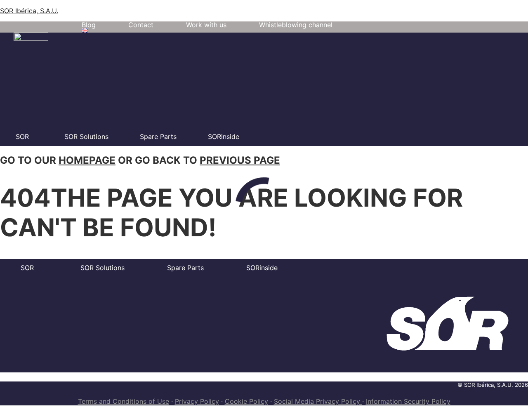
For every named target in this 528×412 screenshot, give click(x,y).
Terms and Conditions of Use (123, 401)
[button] (87, 30)
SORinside (223, 136)
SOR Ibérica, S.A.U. (29, 11)
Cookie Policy (246, 401)
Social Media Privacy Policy (318, 401)
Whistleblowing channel (295, 24)
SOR (22, 136)
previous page (240, 160)
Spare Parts (158, 136)
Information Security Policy (408, 401)
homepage (87, 160)
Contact (140, 24)
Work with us (206, 24)
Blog (89, 24)
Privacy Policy (197, 401)
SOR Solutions (86, 136)
